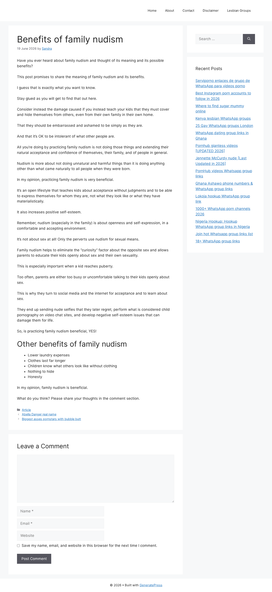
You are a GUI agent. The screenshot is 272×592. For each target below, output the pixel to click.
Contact (188, 10)
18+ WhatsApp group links (218, 241)
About (169, 10)
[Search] (249, 39)
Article (26, 410)
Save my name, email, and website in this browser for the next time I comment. (89, 545)
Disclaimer (211, 10)
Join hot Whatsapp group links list (224, 234)
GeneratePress (151, 585)
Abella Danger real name (39, 414)
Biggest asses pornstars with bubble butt (51, 419)
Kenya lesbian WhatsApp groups (223, 118)
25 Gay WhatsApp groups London (224, 126)
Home (152, 10)
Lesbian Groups (239, 10)
